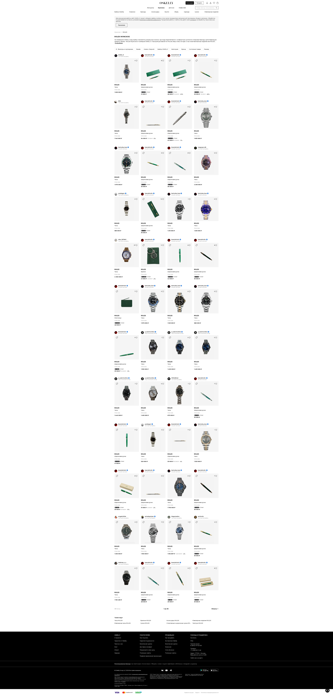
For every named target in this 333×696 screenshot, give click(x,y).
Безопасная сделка (146, 644)
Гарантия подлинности (147, 641)
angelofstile (122, 516)
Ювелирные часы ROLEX (122, 623)
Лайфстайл (182, 8)
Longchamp (193, 664)
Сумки (197, 12)
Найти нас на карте (196, 658)
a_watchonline (149, 332)
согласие (193, 20)
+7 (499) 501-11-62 (195, 650)
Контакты (193, 638)
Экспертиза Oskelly (171, 641)
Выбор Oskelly (119, 12)
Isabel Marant (171, 664)
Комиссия (168, 647)
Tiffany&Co (154, 664)
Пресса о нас (118, 644)
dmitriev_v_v (122, 562)
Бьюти (167, 12)
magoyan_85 (202, 147)
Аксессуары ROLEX (172, 620)
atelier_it (121, 55)
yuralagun (121, 193)
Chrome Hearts (146, 664)
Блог (115, 647)
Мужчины (161, 8)
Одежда (186, 12)
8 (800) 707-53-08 (196, 645)
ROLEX (116, 85)
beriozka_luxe (202, 101)
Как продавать (169, 638)
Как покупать (144, 638)
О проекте (117, 638)
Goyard (164, 664)
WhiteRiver (174, 378)
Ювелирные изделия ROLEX (202, 620)
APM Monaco (178, 664)
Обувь (176, 12)
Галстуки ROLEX (198, 623)
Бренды (143, 12)
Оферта (197, 692)
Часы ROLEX (118, 620)
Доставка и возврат (146, 647)
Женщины (150, 8)
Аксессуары (155, 12)
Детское (171, 8)
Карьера (117, 653)
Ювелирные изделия (211, 12)
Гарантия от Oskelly (120, 641)
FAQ (191, 641)
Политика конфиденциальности (210, 692)
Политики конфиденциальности (150, 20)
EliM (119, 101)
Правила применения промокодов (150, 656)
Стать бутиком (169, 650)
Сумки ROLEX (144, 623)
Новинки (132, 12)
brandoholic (149, 55)
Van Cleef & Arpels (136, 664)
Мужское (117, 32)
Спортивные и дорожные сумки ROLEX (179, 623)
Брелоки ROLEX (145, 620)
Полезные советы (145, 653)
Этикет (116, 650)
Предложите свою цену (147, 650)
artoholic (201, 516)
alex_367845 (122, 239)
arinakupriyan (149, 516)
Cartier (160, 664)
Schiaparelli (186, 664)
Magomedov (175, 516)
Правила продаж (189, 692)
